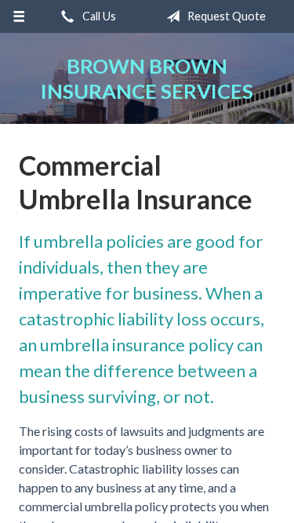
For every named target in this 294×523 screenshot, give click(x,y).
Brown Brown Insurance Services (147, 78)
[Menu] (19, 16)
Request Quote (225, 16)
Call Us (98, 16)
